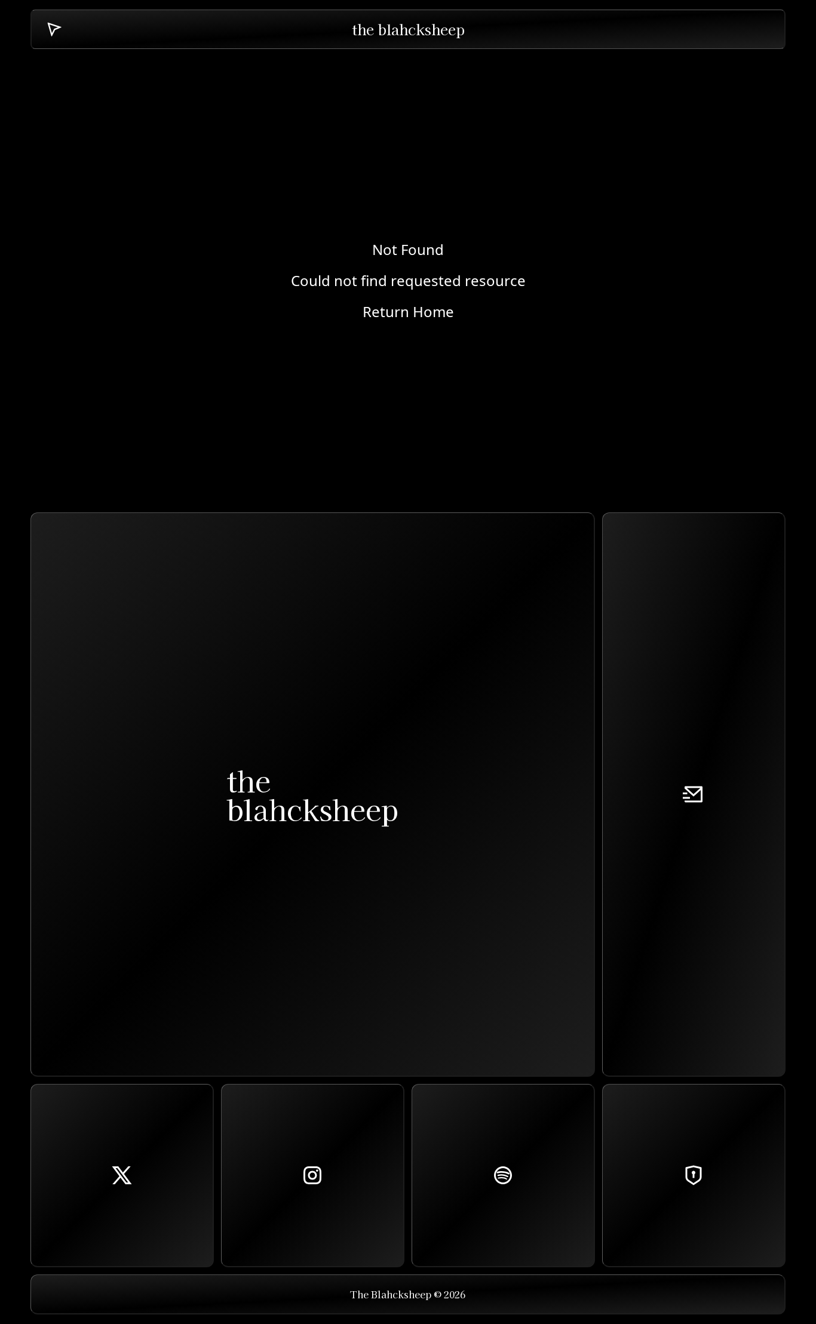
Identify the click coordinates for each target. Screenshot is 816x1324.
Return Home (408, 311)
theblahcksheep (312, 794)
